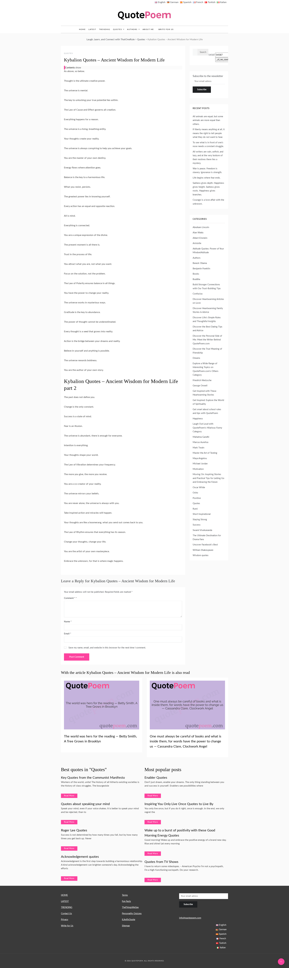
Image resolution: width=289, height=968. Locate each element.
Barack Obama (200, 263)
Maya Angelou (200, 458)
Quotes (117, 29)
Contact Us (66, 913)
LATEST (92, 29)
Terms (125, 895)
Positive (197, 498)
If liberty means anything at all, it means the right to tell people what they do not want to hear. (209, 133)
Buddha (196, 279)
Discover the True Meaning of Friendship (207, 351)
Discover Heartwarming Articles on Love (208, 301)
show (78, 67)
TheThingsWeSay (130, 907)
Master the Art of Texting (205, 453)
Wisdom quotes (200, 555)
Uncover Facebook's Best (205, 545)
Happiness (198, 419)
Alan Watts (198, 232)
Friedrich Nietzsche (202, 380)
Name (67, 622)
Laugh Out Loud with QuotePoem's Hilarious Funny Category (207, 428)
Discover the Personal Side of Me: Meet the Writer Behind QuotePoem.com (207, 340)
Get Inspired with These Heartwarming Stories (204, 393)
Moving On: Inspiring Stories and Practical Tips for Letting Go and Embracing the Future (208, 478)
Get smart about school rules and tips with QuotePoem (207, 411)
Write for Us (166, 29)
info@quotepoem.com (190, 918)
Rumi (195, 509)
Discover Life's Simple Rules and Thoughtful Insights (207, 319)
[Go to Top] (281, 961)
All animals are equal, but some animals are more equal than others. (208, 120)
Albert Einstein (200, 238)
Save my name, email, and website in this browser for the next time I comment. (107, 648)
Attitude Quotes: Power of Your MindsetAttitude (208, 251)
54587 (211, 55)
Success (196, 525)
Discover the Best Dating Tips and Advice (207, 329)
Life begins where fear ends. (207, 178)
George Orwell (200, 386)
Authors (132, 29)
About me (148, 29)
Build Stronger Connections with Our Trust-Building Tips (207, 286)
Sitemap (126, 926)
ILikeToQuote (128, 919)
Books (196, 274)
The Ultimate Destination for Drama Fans (207, 537)
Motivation (198, 469)
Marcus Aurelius (200, 442)
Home (82, 29)
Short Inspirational (202, 514)
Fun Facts (126, 901)
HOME (64, 895)
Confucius (198, 294)
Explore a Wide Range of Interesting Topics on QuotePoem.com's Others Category (205, 369)
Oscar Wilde (199, 487)
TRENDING (104, 29)
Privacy (64, 919)
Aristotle (197, 243)
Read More (69, 796)
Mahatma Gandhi (201, 437)
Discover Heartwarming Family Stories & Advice (208, 310)
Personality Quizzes (132, 913)
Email (67, 634)
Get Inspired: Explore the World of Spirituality (208, 402)
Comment (69, 598)
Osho (195, 493)
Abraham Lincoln (201, 227)
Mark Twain (198, 448)
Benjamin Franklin (201, 268)
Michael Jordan (200, 464)
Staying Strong (200, 519)
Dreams (196, 358)
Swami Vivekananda (202, 530)
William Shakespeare (203, 550)
